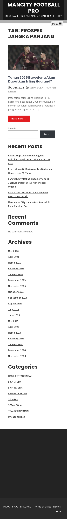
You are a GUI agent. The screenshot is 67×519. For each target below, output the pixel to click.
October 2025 (16, 292)
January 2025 (15, 344)
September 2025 (17, 297)
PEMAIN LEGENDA (17, 393)
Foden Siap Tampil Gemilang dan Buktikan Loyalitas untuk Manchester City (29, 159)
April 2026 (13, 257)
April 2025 (13, 327)
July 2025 (13, 309)
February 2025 (16, 338)
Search (12, 128)
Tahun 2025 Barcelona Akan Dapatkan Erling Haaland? (31, 79)
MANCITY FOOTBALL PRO (33, 7)
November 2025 (17, 286)
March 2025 (14, 332)
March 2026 (14, 262)
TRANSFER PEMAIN (18, 411)
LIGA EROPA (14, 381)
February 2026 (16, 268)
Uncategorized (16, 417)
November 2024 (17, 356)
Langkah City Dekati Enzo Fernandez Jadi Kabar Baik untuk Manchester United (28, 182)
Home (58, 511)
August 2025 (15, 303)
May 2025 (13, 321)
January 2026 (15, 274)
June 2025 (14, 315)
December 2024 (17, 350)
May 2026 (13, 251)
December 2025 (17, 280)
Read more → (19, 118)
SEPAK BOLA (36, 87)
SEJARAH (13, 399)
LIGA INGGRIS (15, 387)
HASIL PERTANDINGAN (20, 376)
